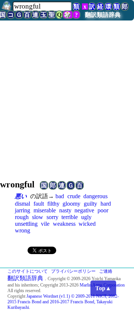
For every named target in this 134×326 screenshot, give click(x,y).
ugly (86, 217)
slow (37, 217)
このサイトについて (27, 271)
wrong (22, 230)
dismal (22, 203)
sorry (52, 217)
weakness (64, 224)
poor (103, 210)
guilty (90, 203)
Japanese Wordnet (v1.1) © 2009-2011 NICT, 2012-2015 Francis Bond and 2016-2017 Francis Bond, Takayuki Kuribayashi (63, 302)
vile (45, 224)
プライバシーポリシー (73, 271)
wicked (87, 224)
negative (84, 210)
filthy (53, 203)
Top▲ (103, 288)
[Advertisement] (67, 102)
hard (105, 203)
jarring (22, 210)
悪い (21, 196)
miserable (45, 210)
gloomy (71, 203)
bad (59, 196)
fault (39, 203)
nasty (65, 210)
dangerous (95, 196)
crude (73, 196)
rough (22, 217)
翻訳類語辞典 (103, 15)
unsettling (26, 224)
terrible (69, 217)
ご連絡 (105, 271)
